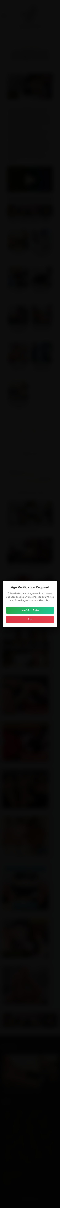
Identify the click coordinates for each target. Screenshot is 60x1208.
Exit (30, 619)
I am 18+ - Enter (30, 610)
